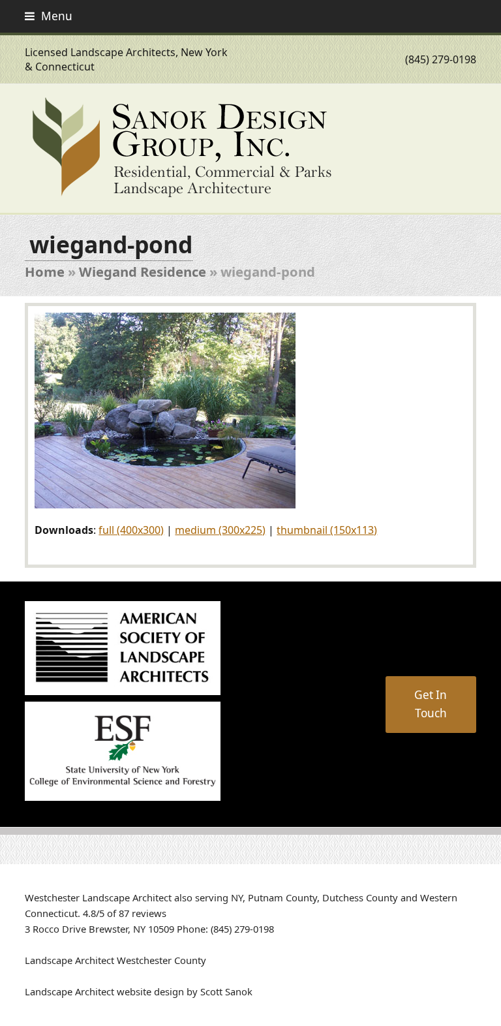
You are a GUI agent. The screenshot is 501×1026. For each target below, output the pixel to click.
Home (45, 271)
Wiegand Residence (142, 271)
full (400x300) (131, 530)
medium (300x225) (220, 530)
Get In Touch (430, 704)
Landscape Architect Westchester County (115, 960)
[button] (48, 15)
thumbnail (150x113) (327, 530)
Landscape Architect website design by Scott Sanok (138, 991)
